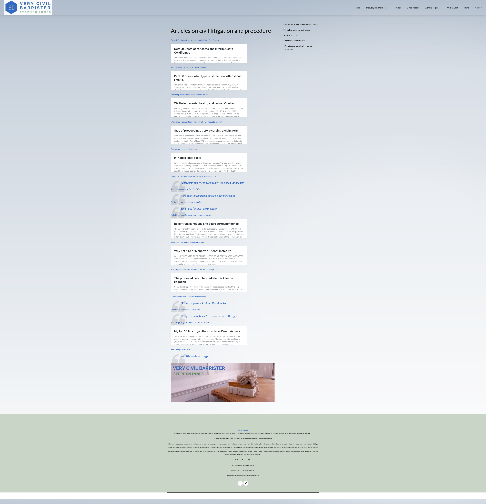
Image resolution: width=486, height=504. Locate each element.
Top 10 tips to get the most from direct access (190, 322)
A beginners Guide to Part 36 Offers (186, 189)
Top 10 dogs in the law (180, 350)
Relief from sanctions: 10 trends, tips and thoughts (209, 316)
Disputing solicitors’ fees (376, 8)
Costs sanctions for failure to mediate (187, 202)
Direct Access (413, 8)
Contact (478, 8)
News (466, 8)
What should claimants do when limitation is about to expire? (196, 122)
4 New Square (254, 475)
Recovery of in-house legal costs (184, 149)
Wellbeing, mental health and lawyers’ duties (189, 94)
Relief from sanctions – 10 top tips (185, 309)
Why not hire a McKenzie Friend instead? (188, 242)
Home (357, 8)
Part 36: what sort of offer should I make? (188, 67)
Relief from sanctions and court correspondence (191, 215)
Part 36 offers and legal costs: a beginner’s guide (208, 195)
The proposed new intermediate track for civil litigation (194, 269)
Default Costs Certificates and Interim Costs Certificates (195, 40)
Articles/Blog (452, 8)
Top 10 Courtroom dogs (194, 356)
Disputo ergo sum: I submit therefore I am (204, 303)
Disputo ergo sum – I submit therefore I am (189, 296)
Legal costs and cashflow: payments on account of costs (194, 176)
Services (397, 8)
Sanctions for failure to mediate (199, 208)
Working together (432, 8)
